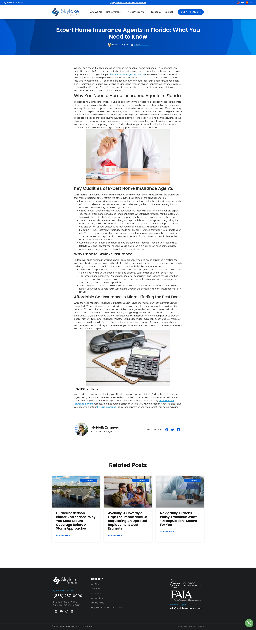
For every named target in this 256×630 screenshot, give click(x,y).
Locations (156, 11)
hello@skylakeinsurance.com (185, 608)
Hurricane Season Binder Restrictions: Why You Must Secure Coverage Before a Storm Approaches (76, 521)
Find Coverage (113, 11)
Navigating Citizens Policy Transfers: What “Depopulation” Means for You (178, 519)
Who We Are (96, 11)
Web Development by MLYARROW (190, 626)
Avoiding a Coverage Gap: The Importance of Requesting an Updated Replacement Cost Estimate (127, 521)
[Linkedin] (72, 611)
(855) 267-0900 (67, 595)
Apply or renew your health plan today (128, 2)
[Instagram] (66, 611)
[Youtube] (61, 611)
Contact (169, 11)
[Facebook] (56, 611)
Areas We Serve (136, 11)
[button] (166, 429)
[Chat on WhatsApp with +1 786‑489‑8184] (249, 623)
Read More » (63, 535)
